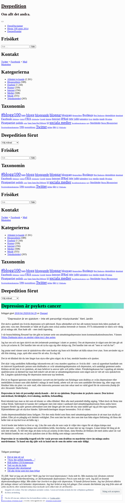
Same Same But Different (37, 123)
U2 (57, 127)
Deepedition (13, 6)
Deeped (44, 313)
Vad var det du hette (17, 465)
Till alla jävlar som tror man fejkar (23, 470)
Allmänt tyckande (15, 79)
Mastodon (6, 64)
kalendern (84, 119)
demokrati (119, 115)
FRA (28, 118)
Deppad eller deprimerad (19, 468)
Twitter (4, 61)
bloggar (55, 115)
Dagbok (11, 84)
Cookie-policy (55, 498)
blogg (30, 115)
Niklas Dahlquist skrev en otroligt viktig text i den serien (28, 337)
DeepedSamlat (14, 31)
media (96, 119)
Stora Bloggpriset (109, 123)
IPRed (64, 118)
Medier (10, 93)
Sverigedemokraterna (10, 127)
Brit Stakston (99, 115)
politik (19, 122)
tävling (49, 127)
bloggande (42, 115)
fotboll (22, 119)
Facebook (15, 61)
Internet (11, 90)
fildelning (15, 119)
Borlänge (87, 115)
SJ (48, 123)
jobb (76, 118)
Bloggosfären (13, 82)
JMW (71, 119)
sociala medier (60, 123)
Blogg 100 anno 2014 (17, 28)
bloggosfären (77, 115)
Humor (10, 87)
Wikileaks (62, 127)
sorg (87, 123)
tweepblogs (30, 127)
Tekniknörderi (14, 98)
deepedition (110, 115)
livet (90, 119)
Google (42, 119)
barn (23, 115)
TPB (21, 127)
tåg (54, 127)
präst (25, 123)
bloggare (67, 115)
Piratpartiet (8, 122)
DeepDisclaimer (15, 26)
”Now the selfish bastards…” (21, 459)
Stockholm (95, 123)
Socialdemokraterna (79, 123)
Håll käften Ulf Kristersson (20, 462)
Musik (10, 95)
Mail (25, 61)
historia (48, 119)
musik (102, 119)
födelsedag (35, 119)
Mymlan (108, 119)
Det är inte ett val (15, 457)
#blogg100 (11, 114)
